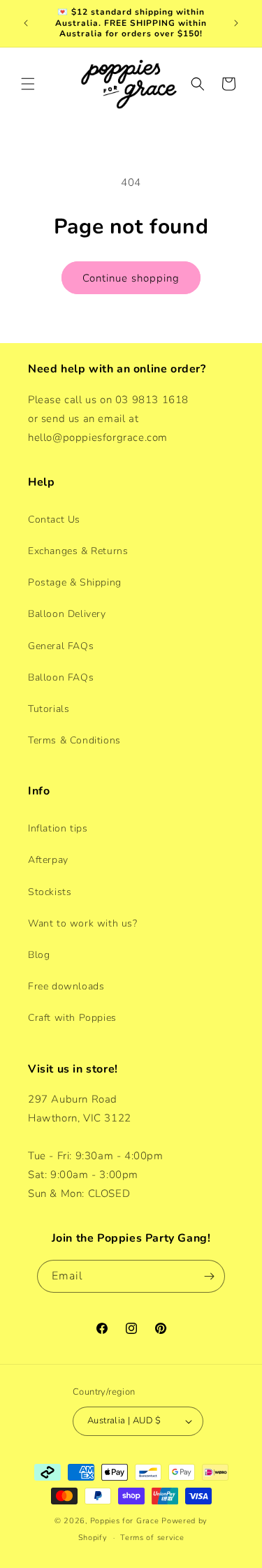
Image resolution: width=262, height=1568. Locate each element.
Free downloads (66, 986)
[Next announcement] (236, 23)
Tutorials (48, 709)
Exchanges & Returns (78, 551)
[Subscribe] (209, 1276)
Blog (39, 954)
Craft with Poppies (72, 1017)
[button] (28, 83)
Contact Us (54, 519)
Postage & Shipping (75, 582)
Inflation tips (57, 828)
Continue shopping (131, 278)
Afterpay (48, 859)
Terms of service (152, 1537)
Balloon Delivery (67, 613)
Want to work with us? (83, 923)
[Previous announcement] (25, 23)
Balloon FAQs (61, 677)
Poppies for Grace (124, 1521)
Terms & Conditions (74, 740)
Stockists (49, 892)
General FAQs (61, 646)
